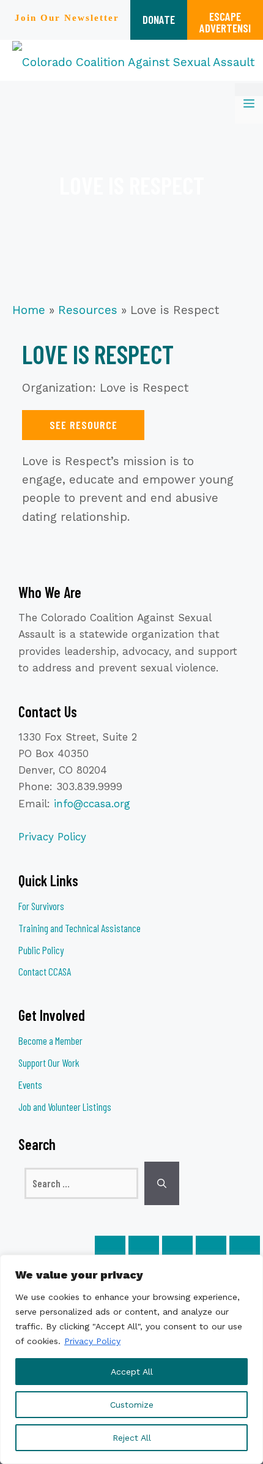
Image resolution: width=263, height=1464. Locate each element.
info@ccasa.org (92, 803)
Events (30, 1084)
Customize (132, 1405)
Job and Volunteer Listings (64, 1106)
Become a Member (50, 1040)
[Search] (161, 1184)
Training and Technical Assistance (79, 928)
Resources (87, 310)
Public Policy (41, 950)
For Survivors (41, 906)
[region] (131, 1359)
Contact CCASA (44, 971)
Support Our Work (49, 1062)
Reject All (132, 1438)
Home (28, 310)
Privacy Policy (92, 1341)
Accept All (132, 1371)
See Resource (83, 424)
